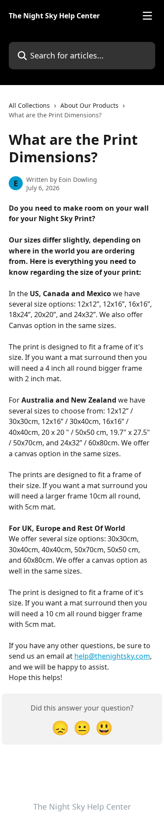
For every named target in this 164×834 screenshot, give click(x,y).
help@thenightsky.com (112, 656)
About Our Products (89, 105)
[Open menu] (147, 15)
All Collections (29, 105)
